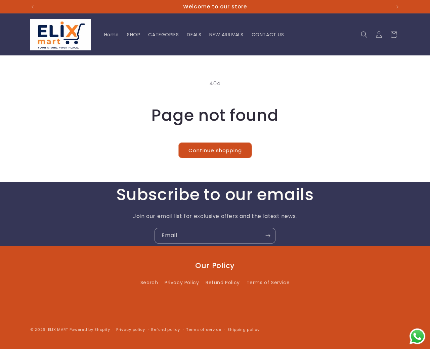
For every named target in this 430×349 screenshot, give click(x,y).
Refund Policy (223, 282)
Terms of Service (268, 282)
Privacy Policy (182, 282)
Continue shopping (215, 150)
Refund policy (165, 329)
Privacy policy (130, 329)
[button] (364, 34)
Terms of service (203, 329)
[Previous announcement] (32, 6)
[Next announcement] (397, 6)
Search (149, 282)
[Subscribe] (267, 236)
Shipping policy (243, 329)
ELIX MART (58, 329)
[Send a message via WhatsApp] (417, 336)
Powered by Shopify (90, 329)
